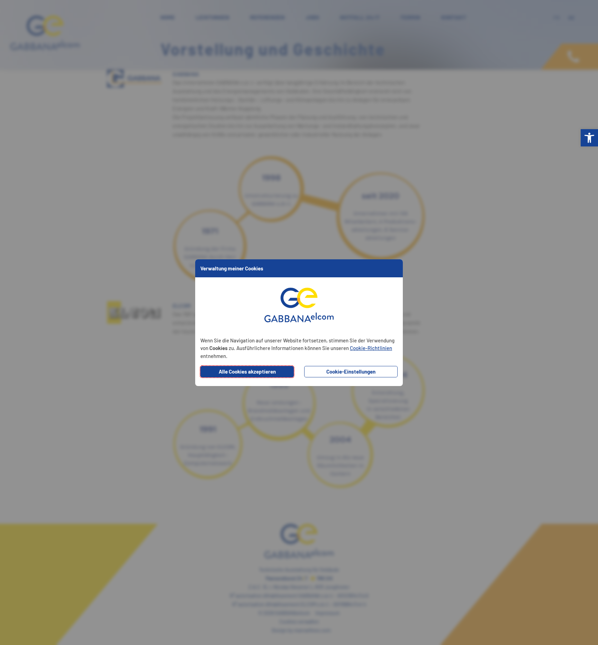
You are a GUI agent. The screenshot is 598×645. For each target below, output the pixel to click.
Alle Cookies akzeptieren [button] (247, 371)
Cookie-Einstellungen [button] (350, 371)
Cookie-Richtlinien (371, 348)
